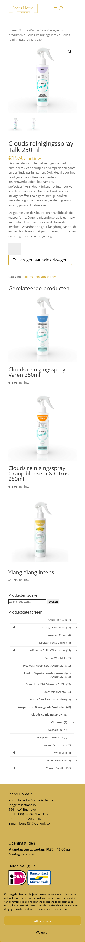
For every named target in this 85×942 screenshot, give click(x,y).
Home (12, 30)
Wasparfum (57, 730)
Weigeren (42, 932)
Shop (22, 30)
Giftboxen (59, 722)
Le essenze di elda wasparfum (50, 650)
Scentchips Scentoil (57, 692)
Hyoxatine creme (58, 635)
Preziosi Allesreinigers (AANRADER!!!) (47, 665)
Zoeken (53, 601)
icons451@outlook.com (36, 823)
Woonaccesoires (59, 760)
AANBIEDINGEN (59, 620)
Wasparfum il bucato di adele (50, 699)
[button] (69, 51)
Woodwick (62, 753)
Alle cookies (42, 921)
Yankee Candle (58, 768)
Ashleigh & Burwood (56, 627)
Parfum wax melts (58, 658)
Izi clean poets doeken (55, 643)
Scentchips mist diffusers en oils (48, 684)
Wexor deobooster (57, 745)
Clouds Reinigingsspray (42, 35)
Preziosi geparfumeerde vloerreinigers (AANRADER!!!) (47, 674)
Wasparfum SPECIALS (52, 737)
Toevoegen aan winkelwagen (40, 260)
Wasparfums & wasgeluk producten (44, 707)
